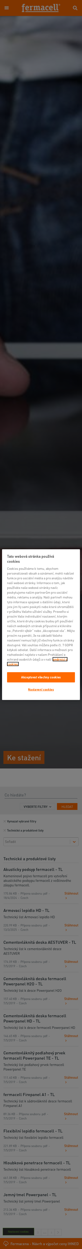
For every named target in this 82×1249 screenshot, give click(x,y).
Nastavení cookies (41, 689)
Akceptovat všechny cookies (41, 677)
